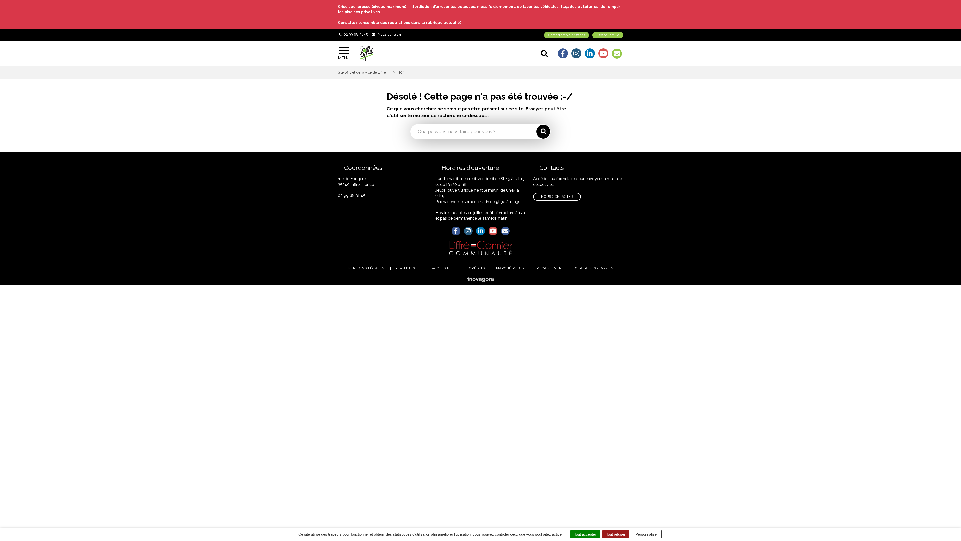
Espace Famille (607, 35)
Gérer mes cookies (594, 268)
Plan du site (408, 268)
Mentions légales (366, 268)
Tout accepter (585, 534)
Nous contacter (557, 197)
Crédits (477, 268)
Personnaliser (646, 534)
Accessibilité (445, 268)
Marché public (511, 268)
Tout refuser (615, 534)
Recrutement (550, 268)
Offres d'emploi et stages (566, 35)
